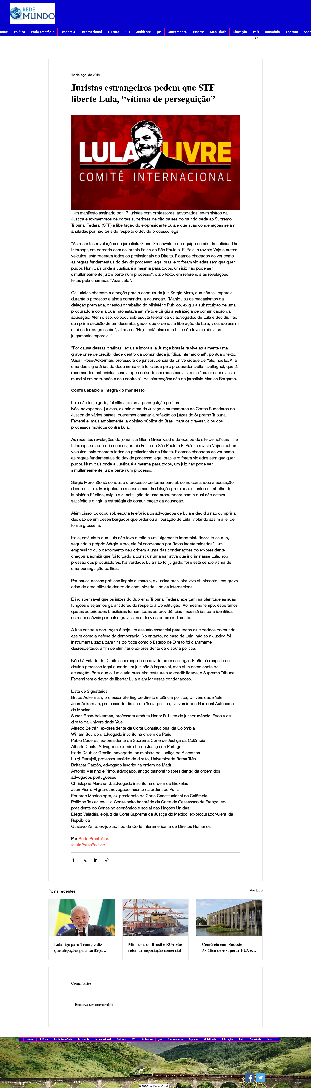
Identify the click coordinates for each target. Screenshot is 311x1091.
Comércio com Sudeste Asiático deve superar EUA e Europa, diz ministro (227, 947)
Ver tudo (256, 890)
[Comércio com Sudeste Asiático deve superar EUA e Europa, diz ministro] (229, 917)
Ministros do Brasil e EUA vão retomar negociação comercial (155, 947)
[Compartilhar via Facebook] (73, 860)
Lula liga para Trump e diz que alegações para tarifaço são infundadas (78, 947)
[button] (257, 38)
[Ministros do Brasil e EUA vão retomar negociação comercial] (156, 917)
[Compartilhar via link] (107, 860)
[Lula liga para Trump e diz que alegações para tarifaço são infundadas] (82, 917)
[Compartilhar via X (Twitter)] (84, 860)
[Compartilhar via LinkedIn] (96, 860)
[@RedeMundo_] (260, 1077)
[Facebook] (249, 1077)
